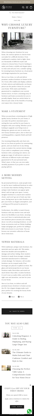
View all (17, 328)
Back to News (18, 311)
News (19, 17)
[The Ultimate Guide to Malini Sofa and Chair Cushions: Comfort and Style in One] (6, 351)
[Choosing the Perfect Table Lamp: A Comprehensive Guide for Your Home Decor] (6, 368)
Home (14, 17)
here (11, 233)
